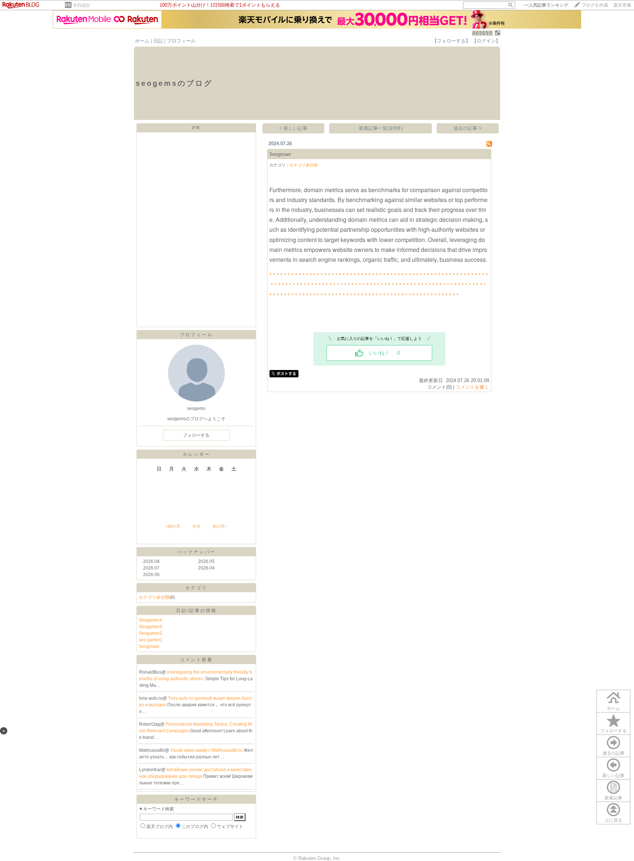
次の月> (219, 526)
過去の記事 (613, 753)
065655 (482, 33)
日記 (158, 41)
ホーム (142, 41)
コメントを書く (472, 387)
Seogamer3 (150, 626)
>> (546, 5)
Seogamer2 (150, 633)
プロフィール (181, 41)
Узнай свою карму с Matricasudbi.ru (207, 750)
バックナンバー (196, 551)
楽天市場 (622, 5)
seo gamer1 (151, 639)
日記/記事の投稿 (196, 610)
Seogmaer (149, 646)
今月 (196, 526)
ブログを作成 (595, 5)
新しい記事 (613, 775)
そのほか (81, 5)
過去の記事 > (467, 128)
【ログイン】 (486, 41)
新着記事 (613, 797)
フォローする (613, 730)
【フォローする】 (451, 41)
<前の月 (173, 526)
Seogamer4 (150, 620)
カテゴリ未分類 (154, 597)
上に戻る (613, 820)
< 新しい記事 (293, 128)
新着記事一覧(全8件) (380, 128)
